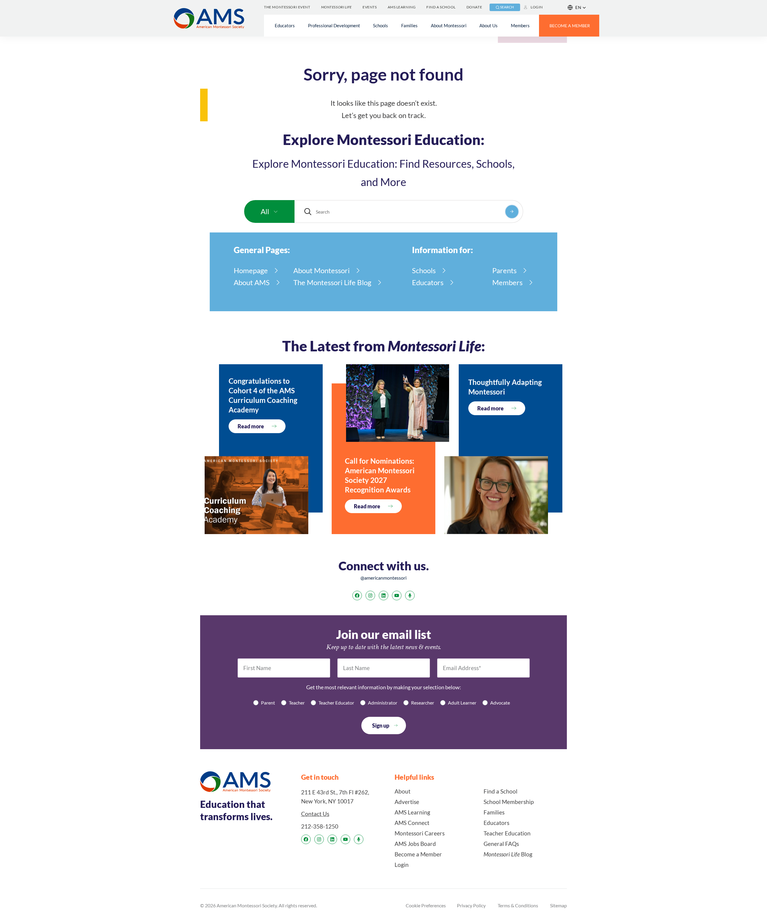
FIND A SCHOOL (440, 7)
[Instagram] (370, 595)
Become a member (569, 25)
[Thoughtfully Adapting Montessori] (496, 495)
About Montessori (321, 270)
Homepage (251, 270)
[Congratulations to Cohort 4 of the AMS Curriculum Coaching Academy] (256, 495)
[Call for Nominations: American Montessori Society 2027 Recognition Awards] (397, 403)
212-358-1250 (319, 826)
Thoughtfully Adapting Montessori (505, 387)
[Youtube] (396, 595)
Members (507, 282)
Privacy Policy (471, 905)
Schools (424, 270)
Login (537, 7)
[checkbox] (383, 703)
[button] (576, 7)
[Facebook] (357, 595)
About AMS (252, 282)
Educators (427, 282)
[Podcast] (410, 595)
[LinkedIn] (383, 595)
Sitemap (558, 905)
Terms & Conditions (518, 905)
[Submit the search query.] (512, 212)
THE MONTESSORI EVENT (287, 7)
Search (507, 7)
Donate (474, 7)
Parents (504, 270)
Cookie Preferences (426, 905)
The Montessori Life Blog (332, 282)
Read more (251, 426)
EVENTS (370, 7)
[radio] (264, 703)
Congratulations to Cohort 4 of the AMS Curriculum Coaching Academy (263, 395)
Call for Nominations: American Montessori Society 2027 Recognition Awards (380, 475)
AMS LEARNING (402, 7)
